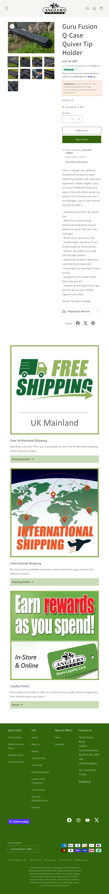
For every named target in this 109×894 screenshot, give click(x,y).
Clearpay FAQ (38, 758)
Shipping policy (81, 860)
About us (36, 744)
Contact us (85, 781)
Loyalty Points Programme (38, 780)
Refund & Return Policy (16, 746)
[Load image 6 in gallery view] (25, 74)
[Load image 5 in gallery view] (13, 74)
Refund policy (35, 860)
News (57, 737)
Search (35, 737)
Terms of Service (16, 761)
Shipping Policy (15, 754)
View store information (76, 161)
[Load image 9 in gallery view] (13, 86)
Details (16, 704)
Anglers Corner (20, 860)
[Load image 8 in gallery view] (49, 74)
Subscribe (60, 744)
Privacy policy (50, 860)
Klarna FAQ (37, 765)
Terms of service (65, 860)
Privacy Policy (15, 737)
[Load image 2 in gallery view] (25, 62)
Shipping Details (21, 459)
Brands (35, 751)
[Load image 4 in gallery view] (49, 62)
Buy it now (82, 139)
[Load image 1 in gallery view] (13, 62)
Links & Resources (40, 772)
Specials (36, 807)
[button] (6, 8)
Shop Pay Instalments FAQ (40, 798)
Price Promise (38, 789)
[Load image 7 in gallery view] (37, 74)
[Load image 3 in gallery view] (37, 62)
